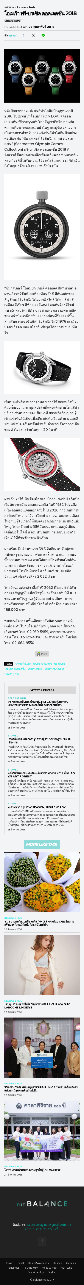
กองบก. (13, 35)
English (52, 1272)
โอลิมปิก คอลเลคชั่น (14, 669)
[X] (33, 35)
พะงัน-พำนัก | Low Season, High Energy (36, 807)
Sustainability (36, 1272)
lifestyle (57, 1263)
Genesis (71, 1263)
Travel (13, 735)
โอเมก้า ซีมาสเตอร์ (54, 669)
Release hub (26, 7)
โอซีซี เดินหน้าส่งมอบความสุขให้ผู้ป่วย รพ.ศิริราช (32, 1170)
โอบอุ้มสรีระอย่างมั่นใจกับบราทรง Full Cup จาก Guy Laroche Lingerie (36, 1005)
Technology (30, 1267)
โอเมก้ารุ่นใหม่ (11, 674)
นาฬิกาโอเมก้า (23, 663)
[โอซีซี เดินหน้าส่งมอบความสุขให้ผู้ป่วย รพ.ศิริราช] (42, 1131)
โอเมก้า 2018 (35, 669)
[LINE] (43, 35)
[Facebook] (23, 35)
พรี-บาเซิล (59, 663)
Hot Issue (66, 1267)
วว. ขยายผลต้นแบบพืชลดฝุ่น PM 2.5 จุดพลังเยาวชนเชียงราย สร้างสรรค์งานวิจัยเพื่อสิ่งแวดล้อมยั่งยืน (38, 703)
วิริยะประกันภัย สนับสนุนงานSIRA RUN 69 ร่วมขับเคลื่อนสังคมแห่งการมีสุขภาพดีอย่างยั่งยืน (41, 1088)
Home (8, 1263)
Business (14, 1267)
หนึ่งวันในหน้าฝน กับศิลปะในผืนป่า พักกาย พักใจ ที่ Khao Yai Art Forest (41, 774)
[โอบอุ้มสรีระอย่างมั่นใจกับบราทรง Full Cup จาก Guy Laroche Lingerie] (42, 965)
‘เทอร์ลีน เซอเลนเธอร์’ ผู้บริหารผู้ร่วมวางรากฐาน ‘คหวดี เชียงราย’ (39, 740)
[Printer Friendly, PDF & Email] (42, 656)
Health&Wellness (38, 1263)
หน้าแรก (9, 7)
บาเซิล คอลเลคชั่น (42, 663)
